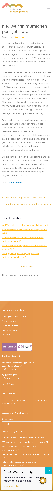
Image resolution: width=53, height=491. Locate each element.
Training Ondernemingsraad (14, 317)
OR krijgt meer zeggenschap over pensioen (24, 197)
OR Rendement (15, 182)
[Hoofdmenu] (49, 8)
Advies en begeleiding (11, 325)
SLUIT (48, 470)
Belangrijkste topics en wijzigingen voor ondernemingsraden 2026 (20, 255)
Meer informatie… (9, 404)
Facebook (9, 420)
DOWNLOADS (26, 266)
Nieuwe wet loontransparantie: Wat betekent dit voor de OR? (24, 247)
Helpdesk (6, 334)
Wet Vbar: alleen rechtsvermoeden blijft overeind (25, 225)
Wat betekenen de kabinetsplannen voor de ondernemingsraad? (22, 239)
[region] (43, 480)
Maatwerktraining (9, 321)
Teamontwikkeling (9, 330)
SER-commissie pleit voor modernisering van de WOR (24, 231)
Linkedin (6, 424)
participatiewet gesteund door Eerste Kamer (27, 204)
